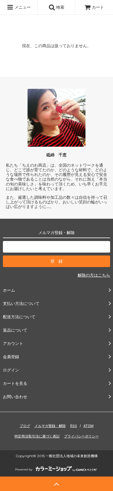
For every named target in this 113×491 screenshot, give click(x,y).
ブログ (25, 426)
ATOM (88, 426)
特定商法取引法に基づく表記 (37, 436)
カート (98, 7)
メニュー (22, 7)
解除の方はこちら (94, 275)
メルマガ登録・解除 (50, 426)
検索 (59, 7)
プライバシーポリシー (81, 436)
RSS (73, 426)
